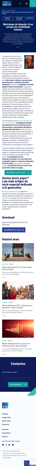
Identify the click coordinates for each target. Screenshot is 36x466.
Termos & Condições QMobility (10, 455)
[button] (20, 4)
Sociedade (4, 302)
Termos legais (6, 453)
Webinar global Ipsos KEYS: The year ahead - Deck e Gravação (17, 268)
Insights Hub (11, 10)
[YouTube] (9, 445)
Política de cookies (22, 455)
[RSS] (13, 445)
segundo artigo (6, 198)
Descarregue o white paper (15, 172)
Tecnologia (30, 17)
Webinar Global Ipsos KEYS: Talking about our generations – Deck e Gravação (17, 306)
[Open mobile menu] (33, 3)
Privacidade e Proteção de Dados (17, 453)
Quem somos (6, 421)
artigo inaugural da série (11, 191)
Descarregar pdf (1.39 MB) (12, 230)
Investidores (6, 433)
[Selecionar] (27, 4)
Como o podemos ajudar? (10, 372)
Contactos (5, 424)
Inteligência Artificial (19, 18)
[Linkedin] (3, 445)
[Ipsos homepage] (7, 3)
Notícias (5, 436)
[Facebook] (6, 445)
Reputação (5, 264)
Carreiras (5, 429)
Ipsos (3, 10)
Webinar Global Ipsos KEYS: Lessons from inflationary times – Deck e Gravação (16, 344)
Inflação (4, 340)
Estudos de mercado (7, 18)
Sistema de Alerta (7, 457)
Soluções (5, 414)
